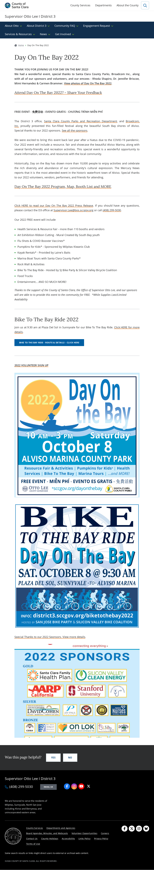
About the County (128, 5)
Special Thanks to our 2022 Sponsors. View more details (49, 637)
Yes (53, 757)
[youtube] (81, 786)
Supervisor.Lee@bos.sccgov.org (73, 210)
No (70, 757)
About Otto (12, 25)
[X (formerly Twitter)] (132, 829)
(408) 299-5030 (112, 210)
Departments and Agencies (60, 828)
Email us (48, 786)
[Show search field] (145, 5)
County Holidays (49, 838)
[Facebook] (125, 829)
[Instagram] (139, 829)
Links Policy (85, 838)
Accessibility (68, 838)
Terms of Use (33, 843)
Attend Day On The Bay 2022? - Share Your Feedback (58, 92)
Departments (103, 5)
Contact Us (32, 838)
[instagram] (74, 786)
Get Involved (63, 34)
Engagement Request (96, 25)
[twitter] (89, 786)
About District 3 (36, 25)
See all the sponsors (74, 130)
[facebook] (67, 786)
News (43, 34)
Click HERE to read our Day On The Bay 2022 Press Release (53, 205)
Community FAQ (64, 25)
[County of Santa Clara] (17, 5)
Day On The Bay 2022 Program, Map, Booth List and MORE (62, 186)
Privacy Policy (101, 838)
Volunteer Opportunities (84, 833)
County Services (80, 5)
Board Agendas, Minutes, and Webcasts (47, 833)
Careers (105, 833)
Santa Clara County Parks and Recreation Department (80, 121)
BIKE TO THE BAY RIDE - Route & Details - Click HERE (49, 342)
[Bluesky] (146, 829)
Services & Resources (18, 34)
